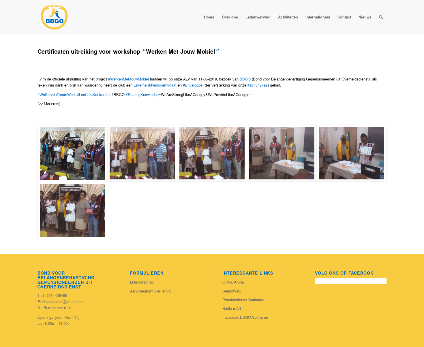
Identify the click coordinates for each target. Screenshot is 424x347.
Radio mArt (231, 308)
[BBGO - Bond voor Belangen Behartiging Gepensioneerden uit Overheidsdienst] (54, 17)
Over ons (230, 17)
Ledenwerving (258, 17)
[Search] (381, 17)
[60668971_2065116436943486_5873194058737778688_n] (282, 153)
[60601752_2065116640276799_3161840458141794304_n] (212, 153)
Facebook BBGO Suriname (245, 317)
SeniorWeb (231, 291)
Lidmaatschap (141, 282)
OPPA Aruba (233, 282)
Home (209, 17)
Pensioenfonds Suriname (243, 299)
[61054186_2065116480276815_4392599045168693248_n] (72, 153)
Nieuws (365, 17)
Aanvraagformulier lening (150, 291)
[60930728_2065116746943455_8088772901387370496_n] (72, 210)
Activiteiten (288, 17)
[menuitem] (381, 17)
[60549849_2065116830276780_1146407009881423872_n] (142, 153)
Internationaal (317, 17)
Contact (344, 17)
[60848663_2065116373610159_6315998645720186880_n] (352, 153)
